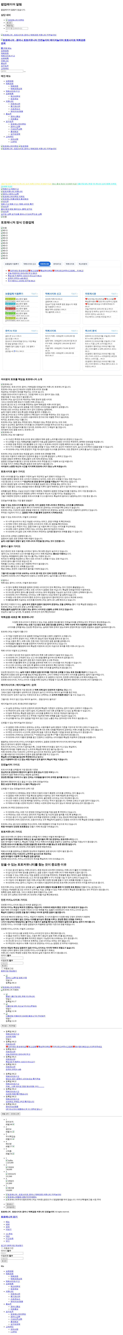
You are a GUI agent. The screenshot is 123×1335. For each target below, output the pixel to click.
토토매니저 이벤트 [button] (16, 20)
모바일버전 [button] (11, 1207)
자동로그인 (8, 968)
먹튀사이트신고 (12, 1076)
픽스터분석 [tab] (83, 264)
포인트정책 (15, 134)
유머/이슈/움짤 (17, 111)
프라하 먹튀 (11, 1037)
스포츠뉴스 (15, 109)
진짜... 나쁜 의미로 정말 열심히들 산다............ (25, 1086)
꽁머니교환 (15, 127)
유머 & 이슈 (11, 331)
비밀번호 (7, 960)
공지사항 (14, 139)
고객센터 (5, 68)
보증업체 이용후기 (14, 294)
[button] (9, 1229)
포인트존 (5, 66)
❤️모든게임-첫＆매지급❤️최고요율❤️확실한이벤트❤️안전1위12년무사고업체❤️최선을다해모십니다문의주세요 (54, 1047)
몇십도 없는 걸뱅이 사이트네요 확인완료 (23, 1079)
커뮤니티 (5, 61)
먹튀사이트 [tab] (70, 264)
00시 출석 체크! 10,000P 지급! (64, 184)
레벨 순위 (5, 1114)
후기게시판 (15, 106)
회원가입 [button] (10, 26)
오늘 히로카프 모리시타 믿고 (18, 1054)
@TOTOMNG (31, 1197)
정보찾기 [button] (19, 1245)
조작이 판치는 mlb (13, 1069)
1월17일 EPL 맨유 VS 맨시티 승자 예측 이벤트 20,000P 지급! (26, 184)
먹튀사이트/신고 (8, 56)
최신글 (4, 1026)
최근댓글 (12, 1026)
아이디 (6, 955)
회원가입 (5, 971)
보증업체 (5, 51)
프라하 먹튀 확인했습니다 (17, 1094)
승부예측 (5, 58)
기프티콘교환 (16, 129)
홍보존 (4, 63)
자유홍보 (14, 119)
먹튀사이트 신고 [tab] (30, 264)
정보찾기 (13, 971)
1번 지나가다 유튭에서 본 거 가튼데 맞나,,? (24, 1109)
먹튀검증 (5, 53)
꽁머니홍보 (15, 116)
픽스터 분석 (91, 331)
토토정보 (14, 99)
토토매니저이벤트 (18, 124)
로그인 (4, 966)
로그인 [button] (9, 23)
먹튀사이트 (50, 331)
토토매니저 (11, 990)
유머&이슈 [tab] (57, 264)
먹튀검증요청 (16, 89)
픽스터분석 (15, 96)
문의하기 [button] (10, 1204)
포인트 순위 (15, 1114)
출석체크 (14, 132)
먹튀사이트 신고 (53, 294)
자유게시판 (15, 104)
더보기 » (34, 294)
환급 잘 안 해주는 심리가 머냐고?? (20, 1062)
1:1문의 (14, 142)
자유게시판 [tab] (44, 264)
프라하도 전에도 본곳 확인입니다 (20, 1102)
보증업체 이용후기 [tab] (12, 264)
